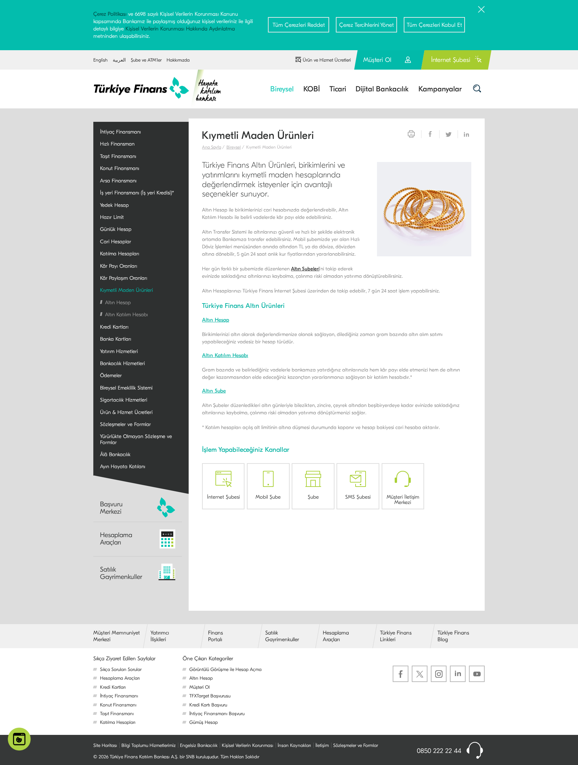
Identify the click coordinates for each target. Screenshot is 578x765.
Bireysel (233, 147)
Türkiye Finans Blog (453, 636)
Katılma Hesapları (117, 722)
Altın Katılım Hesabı (225, 355)
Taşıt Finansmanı (117, 713)
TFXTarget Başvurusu (209, 696)
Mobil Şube (268, 497)
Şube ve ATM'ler (146, 60)
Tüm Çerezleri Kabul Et (434, 25)
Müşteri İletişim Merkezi (403, 499)
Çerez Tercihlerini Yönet (366, 25)
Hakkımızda (178, 60)
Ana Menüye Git (109, 53)
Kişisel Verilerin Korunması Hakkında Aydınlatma (180, 29)
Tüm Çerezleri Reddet (299, 25)
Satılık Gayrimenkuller (121, 573)
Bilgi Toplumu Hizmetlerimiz (148, 745)
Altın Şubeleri (305, 269)
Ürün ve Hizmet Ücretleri (327, 60)
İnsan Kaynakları (294, 745)
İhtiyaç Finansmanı (119, 696)
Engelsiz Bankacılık (198, 745)
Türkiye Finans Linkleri (396, 636)
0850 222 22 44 (439, 751)
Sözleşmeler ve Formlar (355, 745)
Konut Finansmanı (118, 705)
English (100, 60)
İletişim (322, 745)
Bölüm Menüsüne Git (149, 53)
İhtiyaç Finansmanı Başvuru (217, 713)
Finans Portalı (215, 636)
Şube (313, 497)
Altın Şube (214, 391)
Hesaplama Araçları (116, 538)
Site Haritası (105, 745)
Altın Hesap (215, 320)
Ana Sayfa (211, 147)
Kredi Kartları (113, 687)
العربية (119, 60)
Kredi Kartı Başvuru (208, 705)
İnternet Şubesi (450, 60)
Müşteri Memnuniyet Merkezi (116, 636)
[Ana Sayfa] (162, 88)
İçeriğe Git (181, 53)
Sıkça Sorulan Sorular (120, 669)
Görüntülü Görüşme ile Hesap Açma (225, 669)
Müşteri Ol (389, 63)
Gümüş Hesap (203, 722)
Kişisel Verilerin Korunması (247, 745)
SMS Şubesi (358, 497)
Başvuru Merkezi (111, 507)
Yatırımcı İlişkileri (160, 636)
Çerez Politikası (109, 14)
